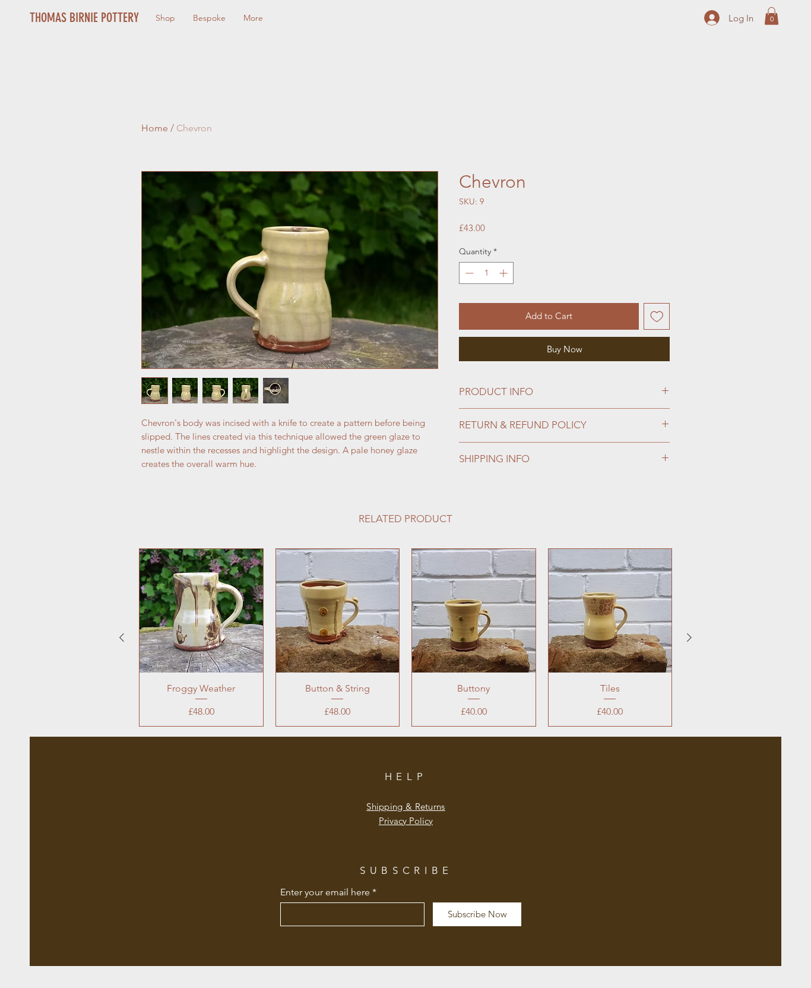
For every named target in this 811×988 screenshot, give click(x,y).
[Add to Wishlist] (657, 316)
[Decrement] (468, 273)
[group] (405, 637)
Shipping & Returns (405, 806)
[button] (771, 16)
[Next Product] (689, 637)
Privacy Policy (406, 820)
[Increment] (504, 273)
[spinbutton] (486, 273)
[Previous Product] (122, 637)
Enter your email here (325, 892)
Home (154, 128)
